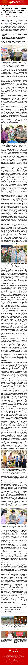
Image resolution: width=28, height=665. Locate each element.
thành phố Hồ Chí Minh (10, 609)
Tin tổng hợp (4, 5)
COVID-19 (17, 609)
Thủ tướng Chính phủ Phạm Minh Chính (13, 607)
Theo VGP (5, 16)
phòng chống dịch (8, 611)
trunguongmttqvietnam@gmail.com (15, 661)
